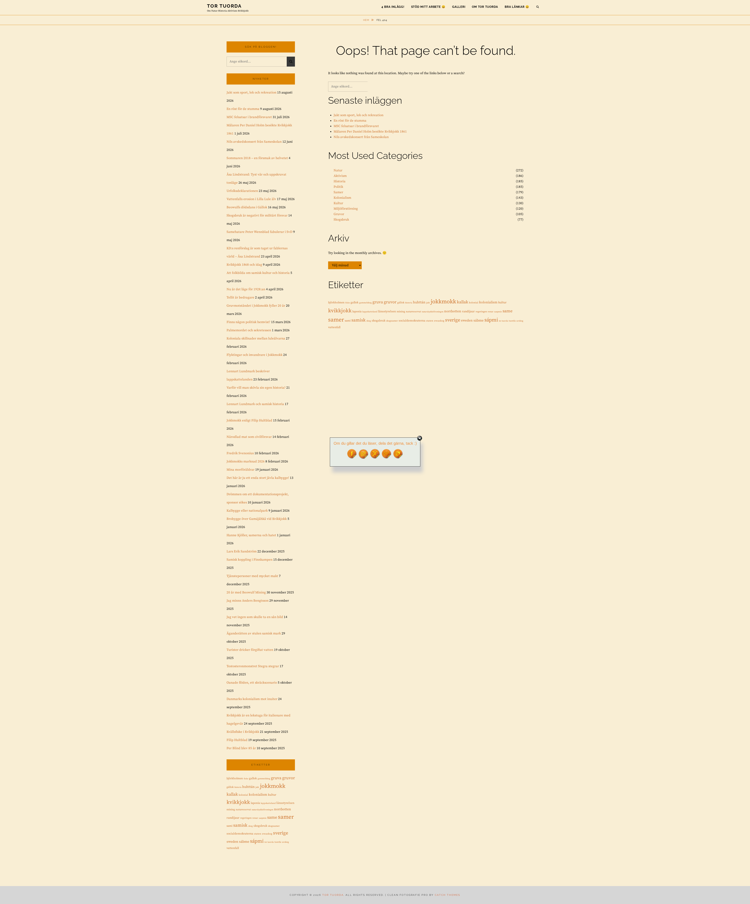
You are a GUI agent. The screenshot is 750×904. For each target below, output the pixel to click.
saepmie (498, 311)
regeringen (481, 311)
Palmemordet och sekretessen (249, 330)
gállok (400, 302)
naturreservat (413, 311)
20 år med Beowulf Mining (246, 592)
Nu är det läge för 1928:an (246, 289)
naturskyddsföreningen (432, 311)
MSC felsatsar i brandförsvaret (356, 126)
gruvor (390, 302)
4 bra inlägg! (392, 7)
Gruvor (339, 214)
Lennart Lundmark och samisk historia (255, 404)
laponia (357, 311)
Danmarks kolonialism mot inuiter (252, 699)
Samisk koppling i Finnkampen (249, 560)
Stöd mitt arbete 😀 (428, 7)
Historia (340, 181)
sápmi (491, 320)
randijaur (468, 311)
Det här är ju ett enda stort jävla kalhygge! (258, 478)
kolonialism (488, 302)
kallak (462, 302)
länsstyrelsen (387, 311)
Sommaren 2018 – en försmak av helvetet (257, 158)
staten (429, 320)
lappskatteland (369, 311)
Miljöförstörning (346, 209)
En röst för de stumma (350, 120)
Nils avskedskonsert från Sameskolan (361, 137)
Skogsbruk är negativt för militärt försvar (257, 215)
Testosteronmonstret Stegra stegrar (253, 666)
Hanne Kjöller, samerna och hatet (251, 535)
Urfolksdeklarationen (242, 191)
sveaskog (439, 320)
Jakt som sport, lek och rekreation (358, 115)
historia (408, 302)
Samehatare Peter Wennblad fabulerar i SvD (259, 232)
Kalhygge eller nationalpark (247, 511)
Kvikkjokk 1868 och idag (244, 265)
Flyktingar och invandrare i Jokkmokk (254, 355)
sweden (467, 320)
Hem (366, 20)
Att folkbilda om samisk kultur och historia (258, 273)
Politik (338, 187)
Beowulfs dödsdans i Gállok (247, 207)
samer (336, 319)
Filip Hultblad (237, 740)
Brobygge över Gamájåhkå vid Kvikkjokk (257, 519)
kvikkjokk (340, 310)
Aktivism (340, 176)
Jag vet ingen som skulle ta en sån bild (255, 617)
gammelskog (365, 302)
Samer (338, 192)
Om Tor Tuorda (485, 7)
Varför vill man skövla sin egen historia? (256, 388)
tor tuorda (503, 321)
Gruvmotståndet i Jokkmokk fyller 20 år (256, 306)
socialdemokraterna (412, 320)
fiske (347, 302)
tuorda (512, 320)
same (507, 311)
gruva (377, 302)
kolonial (473, 302)
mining (401, 311)
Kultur (338, 203)
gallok (354, 302)
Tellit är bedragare (240, 297)
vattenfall (334, 327)
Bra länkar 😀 (517, 7)
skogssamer (392, 320)
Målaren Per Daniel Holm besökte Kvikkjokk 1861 (370, 131)
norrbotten (452, 311)
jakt (428, 302)
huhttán (419, 302)
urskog (519, 321)
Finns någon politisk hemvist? (248, 322)
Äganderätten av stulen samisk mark (254, 633)
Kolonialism (342, 198)
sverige (452, 320)
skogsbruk (378, 320)
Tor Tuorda (224, 6)
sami (348, 320)
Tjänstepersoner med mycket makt (252, 576)
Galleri (458, 7)
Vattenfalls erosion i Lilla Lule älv (251, 199)
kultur (502, 302)
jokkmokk (443, 301)
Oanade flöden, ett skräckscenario (252, 682)
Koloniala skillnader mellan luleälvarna (256, 338)
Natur (338, 170)
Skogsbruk (341, 219)
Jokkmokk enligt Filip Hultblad (249, 420)
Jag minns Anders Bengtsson (248, 601)
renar (490, 311)
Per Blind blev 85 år (241, 748)
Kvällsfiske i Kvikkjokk (243, 732)
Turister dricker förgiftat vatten (250, 650)
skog (368, 321)
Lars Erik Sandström (242, 551)
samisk (358, 320)
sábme (478, 320)
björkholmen (336, 302)
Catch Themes (447, 894)
